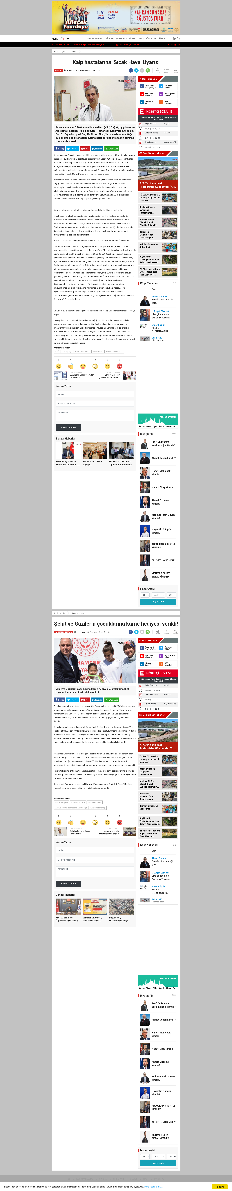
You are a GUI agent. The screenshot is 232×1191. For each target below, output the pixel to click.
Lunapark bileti (94, 802)
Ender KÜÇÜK (158, 311)
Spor (141, 38)
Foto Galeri (123, 45)
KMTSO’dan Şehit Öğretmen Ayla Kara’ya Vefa (67, 920)
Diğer (160, 38)
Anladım (220, 1186)
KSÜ (57, 352)
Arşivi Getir (158, 602)
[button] (173, 283)
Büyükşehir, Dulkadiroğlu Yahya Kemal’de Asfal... (118, 920)
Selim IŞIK (157, 324)
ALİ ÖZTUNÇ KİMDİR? (163, 560)
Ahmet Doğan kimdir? (164, 458)
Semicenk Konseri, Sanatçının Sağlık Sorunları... (92, 920)
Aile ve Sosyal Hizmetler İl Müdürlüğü (71, 808)
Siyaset (132, 38)
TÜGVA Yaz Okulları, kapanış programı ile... (85, 44)
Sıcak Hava (97, 352)
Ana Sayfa (61, 51)
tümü (174, 433)
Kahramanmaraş (95, 38)
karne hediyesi (61, 802)
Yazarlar (135, 45)
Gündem (110, 38)
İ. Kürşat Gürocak (160, 298)
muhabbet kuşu (78, 802)
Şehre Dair (121, 38)
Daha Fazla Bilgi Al (153, 1186)
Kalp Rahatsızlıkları (114, 352)
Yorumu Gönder (68, 427)
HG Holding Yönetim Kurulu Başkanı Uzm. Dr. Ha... (68, 464)
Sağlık (74, 51)
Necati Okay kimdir (162, 487)
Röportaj (151, 38)
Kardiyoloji (67, 352)
